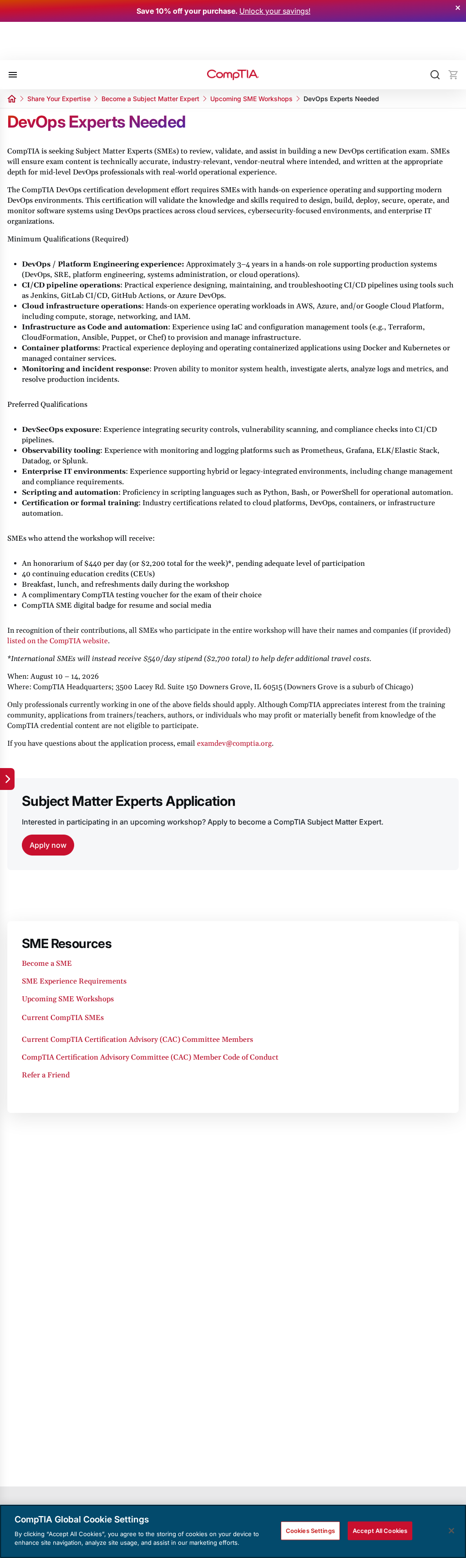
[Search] (435, 75)
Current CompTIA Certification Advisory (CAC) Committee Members (137, 1039)
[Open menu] (12, 74)
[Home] (233, 75)
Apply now (48, 845)
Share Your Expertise (59, 98)
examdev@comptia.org (234, 743)
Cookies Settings (310, 1530)
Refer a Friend (46, 1075)
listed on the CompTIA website (57, 641)
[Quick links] (7, 779)
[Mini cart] (453, 75)
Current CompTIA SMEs (63, 1017)
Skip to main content (46, 46)
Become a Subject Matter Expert (150, 98)
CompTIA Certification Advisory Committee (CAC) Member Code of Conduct (150, 1057)
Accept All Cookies (380, 1530)
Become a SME (48, 963)
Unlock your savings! (274, 10)
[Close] (451, 1531)
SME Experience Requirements (74, 981)
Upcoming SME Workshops (251, 98)
